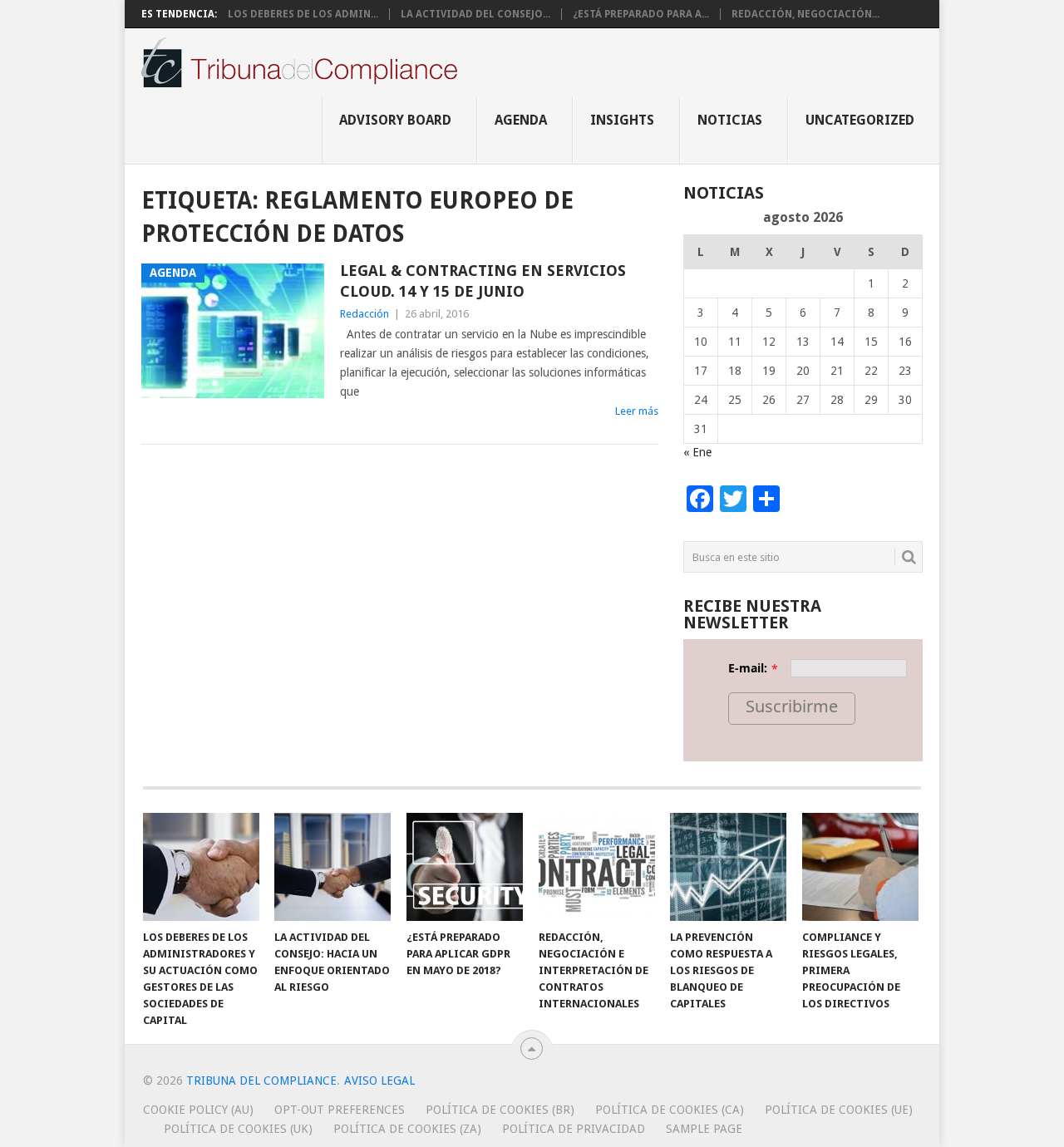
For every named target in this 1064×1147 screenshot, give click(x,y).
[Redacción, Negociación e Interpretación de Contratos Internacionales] (597, 867)
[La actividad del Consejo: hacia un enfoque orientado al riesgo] (332, 867)
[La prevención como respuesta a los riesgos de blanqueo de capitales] (728, 867)
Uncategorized (859, 120)
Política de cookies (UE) (839, 1109)
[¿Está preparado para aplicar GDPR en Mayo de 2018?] (464, 867)
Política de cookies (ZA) (407, 1128)
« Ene (697, 452)
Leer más (636, 411)
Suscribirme (792, 706)
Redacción (364, 314)
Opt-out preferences (339, 1109)
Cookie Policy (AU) (198, 1109)
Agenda (521, 120)
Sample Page (704, 1128)
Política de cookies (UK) (238, 1128)
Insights (622, 120)
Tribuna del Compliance (261, 1080)
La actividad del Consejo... (475, 14)
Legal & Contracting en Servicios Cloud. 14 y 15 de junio (483, 281)
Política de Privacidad (573, 1128)
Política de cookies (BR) (500, 1109)
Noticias (729, 120)
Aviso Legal (379, 1080)
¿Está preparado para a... (641, 14)
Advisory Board (395, 120)
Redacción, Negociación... (805, 14)
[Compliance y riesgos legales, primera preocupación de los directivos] (860, 867)
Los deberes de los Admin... (303, 14)
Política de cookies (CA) (669, 1109)
